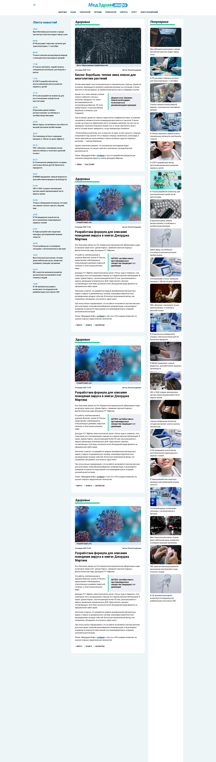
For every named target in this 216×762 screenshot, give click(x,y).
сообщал (101, 155)
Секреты (124, 12)
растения (89, 164)
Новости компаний (149, 12)
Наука (73, 12)
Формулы (100, 325)
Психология (110, 12)
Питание (98, 12)
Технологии (85, 12)
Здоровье (62, 12)
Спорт (134, 12)
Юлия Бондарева (134, 70)
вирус (79, 325)
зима (79, 164)
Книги (89, 325)
